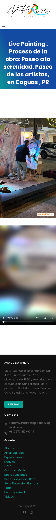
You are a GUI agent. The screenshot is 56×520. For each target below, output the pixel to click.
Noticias (10, 462)
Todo (8, 488)
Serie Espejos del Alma (19, 479)
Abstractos (12, 448)
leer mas (13, 404)
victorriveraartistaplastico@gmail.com (29, 425)
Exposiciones (13, 457)
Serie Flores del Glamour (21, 483)
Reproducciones (15, 475)
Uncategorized (14, 492)
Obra (7, 466)
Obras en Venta (15, 470)
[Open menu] (3, 26)
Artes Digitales (14, 453)
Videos (9, 496)
